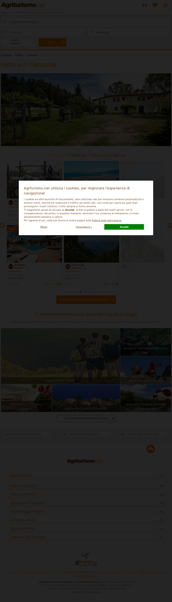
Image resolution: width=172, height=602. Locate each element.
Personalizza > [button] (84, 226)
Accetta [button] (124, 226)
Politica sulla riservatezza (106, 220)
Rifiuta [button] (43, 226)
